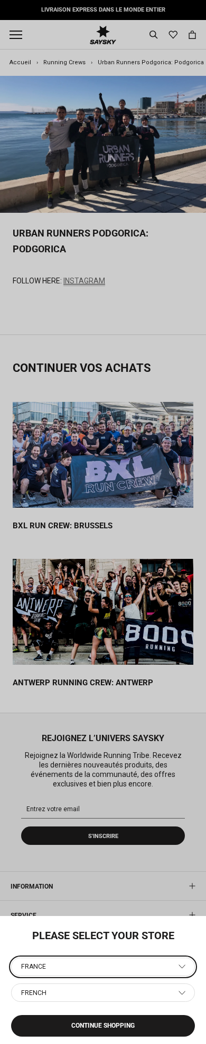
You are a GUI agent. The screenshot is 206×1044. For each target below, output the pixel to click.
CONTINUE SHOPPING (103, 1025)
